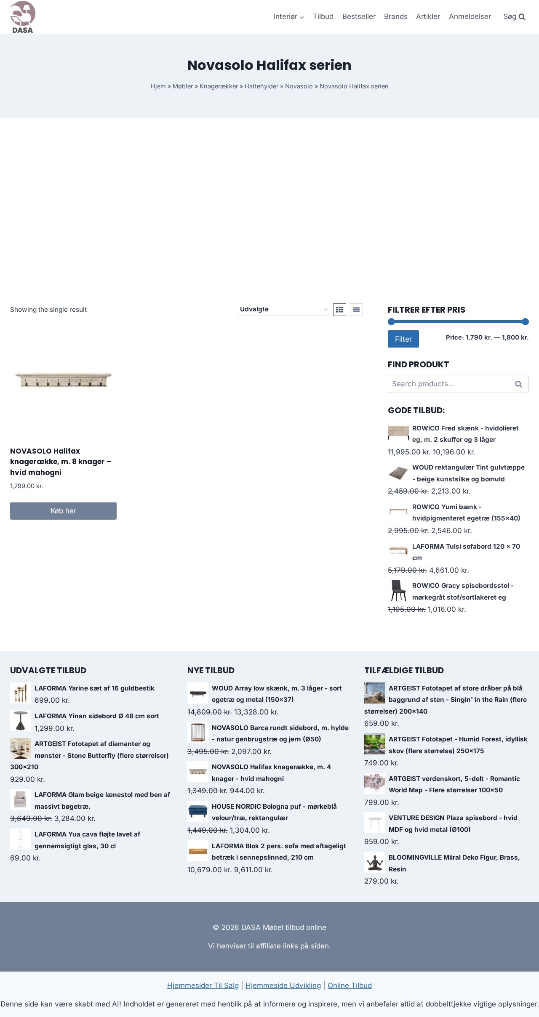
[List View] (356, 309)
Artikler (428, 16)
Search (521, 384)
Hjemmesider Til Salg (203, 985)
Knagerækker (219, 86)
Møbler (183, 86)
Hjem (158, 86)
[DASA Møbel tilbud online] (22, 17)
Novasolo (299, 86)
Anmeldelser (470, 16)
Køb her (63, 511)
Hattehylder (261, 86)
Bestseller (359, 16)
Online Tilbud (350, 985)
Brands (396, 16)
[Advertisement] (269, 211)
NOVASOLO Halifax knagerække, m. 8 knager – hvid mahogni (60, 462)
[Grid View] (339, 309)
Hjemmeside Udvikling (283, 985)
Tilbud (323, 16)
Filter (403, 339)
